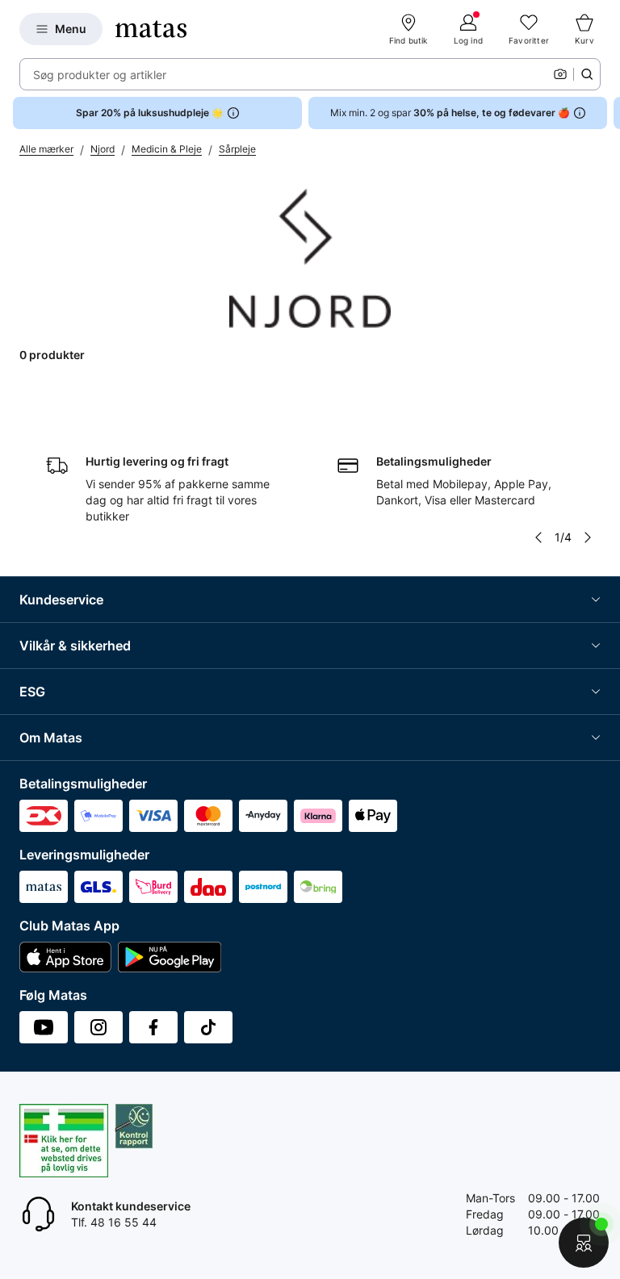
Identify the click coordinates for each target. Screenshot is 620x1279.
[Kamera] (560, 74)
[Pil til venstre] (538, 537)
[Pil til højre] (607, 113)
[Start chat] (584, 1243)
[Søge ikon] (587, 74)
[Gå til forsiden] (150, 29)
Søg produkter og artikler (99, 75)
